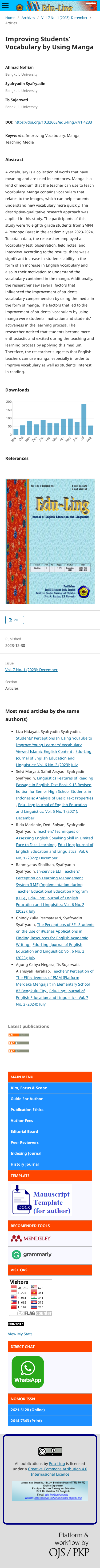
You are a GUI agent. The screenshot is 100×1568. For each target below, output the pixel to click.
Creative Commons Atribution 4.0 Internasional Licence (57, 1471)
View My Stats (20, 1333)
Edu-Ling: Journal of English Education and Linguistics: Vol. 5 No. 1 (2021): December (51, 811)
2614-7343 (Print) (26, 1420)
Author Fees (22, 1120)
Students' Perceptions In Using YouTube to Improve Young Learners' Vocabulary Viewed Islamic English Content (54, 745)
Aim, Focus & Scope (29, 1087)
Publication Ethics (27, 1109)
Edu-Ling (57, 1463)
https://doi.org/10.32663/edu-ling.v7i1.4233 (53, 122)
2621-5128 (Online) (28, 1409)
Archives (28, 17)
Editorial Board (24, 1131)
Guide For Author (27, 1098)
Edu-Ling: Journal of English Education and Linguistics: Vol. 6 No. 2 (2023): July (54, 758)
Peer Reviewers (25, 1142)
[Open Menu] (5, 5)
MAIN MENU (22, 1076)
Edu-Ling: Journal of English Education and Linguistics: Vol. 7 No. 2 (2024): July (52, 997)
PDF (16, 620)
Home (10, 17)
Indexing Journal (26, 1153)
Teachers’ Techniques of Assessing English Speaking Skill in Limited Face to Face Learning (54, 838)
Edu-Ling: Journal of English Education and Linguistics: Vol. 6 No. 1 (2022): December (54, 851)
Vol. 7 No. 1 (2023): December (64, 17)
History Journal (25, 1164)
